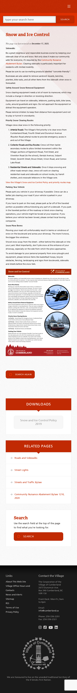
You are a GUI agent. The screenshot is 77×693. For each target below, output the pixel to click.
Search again (23, 374)
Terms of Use (12, 607)
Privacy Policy (12, 612)
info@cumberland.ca (48, 610)
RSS (7, 603)
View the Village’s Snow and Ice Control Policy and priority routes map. (38, 182)
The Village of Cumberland (38, 6)
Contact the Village (51, 576)
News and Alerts (14, 594)
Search (65, 19)
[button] (69, 7)
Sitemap (10, 599)
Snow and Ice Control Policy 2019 (38, 422)
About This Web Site (16, 581)
